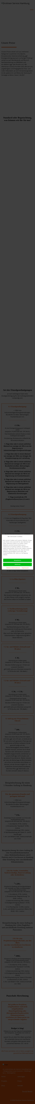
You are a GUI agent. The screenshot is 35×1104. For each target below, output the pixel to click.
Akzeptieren (17, 560)
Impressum (25, 568)
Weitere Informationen (13, 568)
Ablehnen (17, 564)
